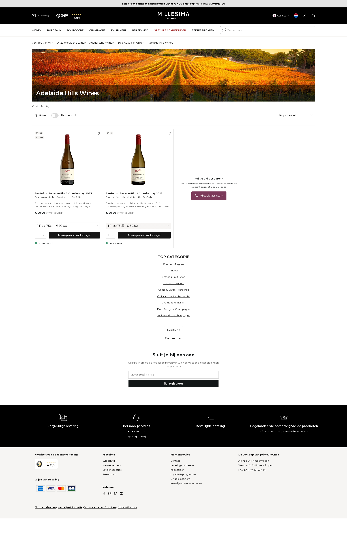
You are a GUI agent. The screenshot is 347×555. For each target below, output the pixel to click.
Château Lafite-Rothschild (173, 289)
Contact (175, 460)
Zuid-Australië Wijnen (130, 42)
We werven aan (112, 465)
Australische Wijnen (101, 42)
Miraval (174, 270)
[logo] (173, 15)
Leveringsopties (112, 469)
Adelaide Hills (63, 197)
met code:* (165, 3)
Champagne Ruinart (173, 302)
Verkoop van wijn (42, 42)
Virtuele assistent (180, 478)
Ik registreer (173, 383)
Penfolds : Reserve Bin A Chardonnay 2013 (134, 193)
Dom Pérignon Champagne (173, 309)
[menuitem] (36, 30)
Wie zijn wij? (110, 460)
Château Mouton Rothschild (173, 296)
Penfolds (76, 197)
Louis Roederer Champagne (173, 315)
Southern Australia (45, 197)
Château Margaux (173, 264)
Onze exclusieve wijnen (71, 42)
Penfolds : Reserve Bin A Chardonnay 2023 (63, 193)
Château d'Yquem (173, 283)
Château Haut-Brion (173, 276)
